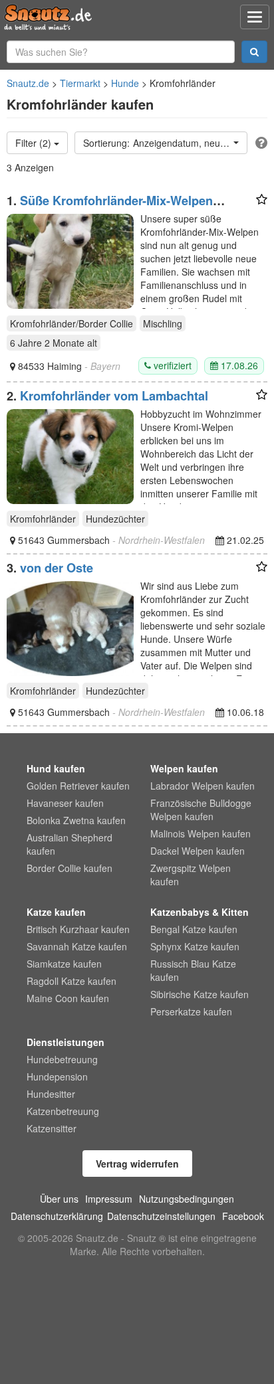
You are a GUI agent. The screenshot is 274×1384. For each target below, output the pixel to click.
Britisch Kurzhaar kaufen (78, 929)
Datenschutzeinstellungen (161, 1216)
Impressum (108, 1198)
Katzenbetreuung (63, 1111)
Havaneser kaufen (65, 803)
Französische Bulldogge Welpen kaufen (200, 809)
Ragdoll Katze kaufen (71, 981)
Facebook (243, 1216)
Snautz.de (28, 83)
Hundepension (57, 1076)
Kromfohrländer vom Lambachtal (114, 395)
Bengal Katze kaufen (193, 929)
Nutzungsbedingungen (186, 1198)
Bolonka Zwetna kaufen (76, 820)
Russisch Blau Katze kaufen (193, 970)
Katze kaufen (56, 911)
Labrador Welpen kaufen (202, 785)
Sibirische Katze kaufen (199, 994)
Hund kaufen (56, 768)
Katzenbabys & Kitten (199, 911)
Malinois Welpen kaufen (200, 833)
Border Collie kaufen (69, 868)
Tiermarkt (80, 83)
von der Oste (56, 567)
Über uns (59, 1198)
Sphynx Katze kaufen (194, 946)
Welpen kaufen (184, 768)
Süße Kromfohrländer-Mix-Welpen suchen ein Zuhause (110, 207)
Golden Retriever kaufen (78, 785)
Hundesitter (51, 1093)
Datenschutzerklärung (57, 1216)
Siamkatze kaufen (64, 963)
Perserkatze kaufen (191, 1011)
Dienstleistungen (65, 1042)
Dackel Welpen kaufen (197, 850)
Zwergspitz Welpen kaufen (190, 874)
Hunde (125, 83)
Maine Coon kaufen (68, 998)
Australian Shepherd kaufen (69, 844)
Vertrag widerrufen (137, 1163)
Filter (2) (34, 142)
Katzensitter (51, 1128)
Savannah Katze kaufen (77, 946)
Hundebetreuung (62, 1059)
